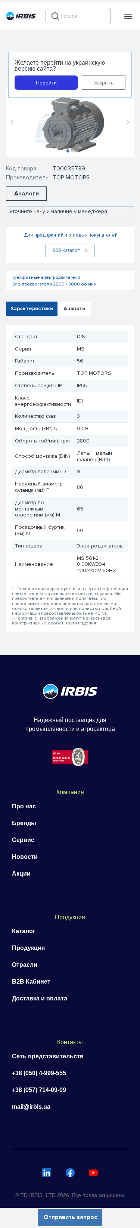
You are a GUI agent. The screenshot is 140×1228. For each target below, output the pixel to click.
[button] (128, 16)
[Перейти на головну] (21, 18)
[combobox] (78, 16)
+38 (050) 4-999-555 (39, 1073)
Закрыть (103, 83)
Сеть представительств (48, 1056)
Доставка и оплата (39, 998)
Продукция (28, 948)
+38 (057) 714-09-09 (39, 1090)
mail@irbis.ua (31, 1107)
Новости (25, 857)
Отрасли (24, 965)
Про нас (24, 806)
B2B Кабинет (31, 981)
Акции (21, 873)
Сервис (23, 840)
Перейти (46, 83)
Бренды (24, 823)
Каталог (23, 931)
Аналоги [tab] (74, 308)
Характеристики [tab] (31, 308)
